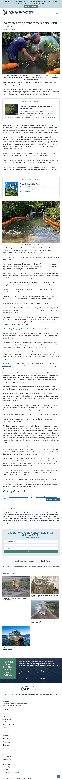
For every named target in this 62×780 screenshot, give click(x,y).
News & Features (17, 497)
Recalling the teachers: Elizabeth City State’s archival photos (44, 595)
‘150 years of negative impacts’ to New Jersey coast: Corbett (44, 621)
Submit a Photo (6, 759)
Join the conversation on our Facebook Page (32, 561)
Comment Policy (6, 769)
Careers (4, 727)
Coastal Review (6, 1)
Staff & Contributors (7, 719)
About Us (5, 716)
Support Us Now (39, 678)
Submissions (5, 722)
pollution (45, 497)
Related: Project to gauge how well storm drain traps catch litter (25, 329)
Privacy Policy (6, 767)
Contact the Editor (7, 756)
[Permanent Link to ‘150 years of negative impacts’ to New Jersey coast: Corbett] (45, 609)
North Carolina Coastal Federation (11, 705)
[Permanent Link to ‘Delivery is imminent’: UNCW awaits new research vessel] (16, 636)
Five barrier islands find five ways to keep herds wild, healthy (14, 598)
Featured (11, 497)
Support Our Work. (31, 6)
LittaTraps (27, 317)
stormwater (51, 497)
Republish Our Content (8, 724)
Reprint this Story (52, 499)
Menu (58, 12)
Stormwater (25, 497)
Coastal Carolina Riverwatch (11, 153)
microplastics (39, 497)
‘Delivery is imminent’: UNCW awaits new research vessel (14, 648)
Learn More (24, 678)
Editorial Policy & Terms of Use (10, 772)
